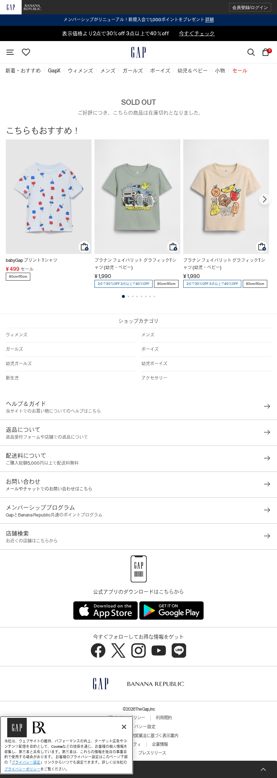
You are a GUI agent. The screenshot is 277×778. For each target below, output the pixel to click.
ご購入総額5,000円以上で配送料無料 (42, 463)
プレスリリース (152, 753)
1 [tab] (123, 296)
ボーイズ (150, 349)
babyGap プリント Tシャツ (31, 260)
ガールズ (14, 349)
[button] (250, 7)
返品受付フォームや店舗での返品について (47, 437)
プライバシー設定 (138, 726)
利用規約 (164, 717)
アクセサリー (154, 378)
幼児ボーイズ (154, 363)
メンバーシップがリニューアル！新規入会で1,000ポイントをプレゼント (138, 19)
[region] (66, 745)
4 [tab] (137, 296)
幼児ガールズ (19, 363)
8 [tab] (154, 296)
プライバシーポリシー (22, 769)
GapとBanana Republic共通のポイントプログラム (54, 515)
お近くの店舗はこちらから (32, 541)
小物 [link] (220, 70)
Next (265, 199)
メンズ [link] (107, 70)
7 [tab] (150, 296)
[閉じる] (124, 727)
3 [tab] (132, 296)
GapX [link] (54, 70)
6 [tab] (145, 296)
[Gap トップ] (138, 52)
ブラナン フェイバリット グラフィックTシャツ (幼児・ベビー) (135, 264)
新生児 (12, 378)
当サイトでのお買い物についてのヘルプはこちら (53, 411)
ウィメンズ (16, 334)
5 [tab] (141, 296)
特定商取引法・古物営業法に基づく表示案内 (138, 735)
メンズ (147, 334)
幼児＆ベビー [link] (192, 70)
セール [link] (239, 70)
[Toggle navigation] (10, 52)
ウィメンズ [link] (80, 70)
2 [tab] (128, 296)
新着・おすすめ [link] (23, 70)
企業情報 (160, 744)
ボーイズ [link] (160, 70)
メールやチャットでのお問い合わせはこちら (49, 489)
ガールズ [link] (133, 70)
